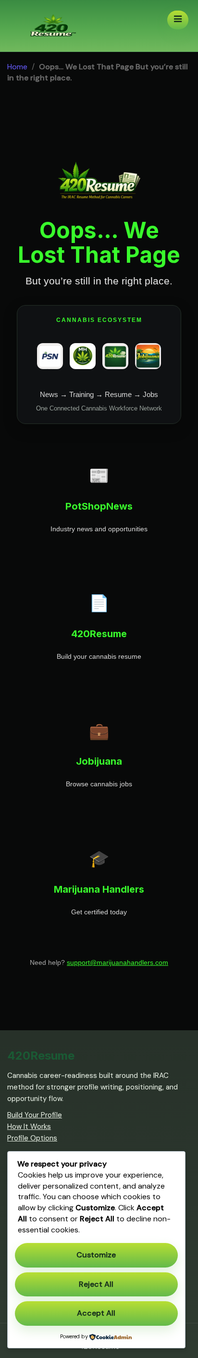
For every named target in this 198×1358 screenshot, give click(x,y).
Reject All (96, 1284)
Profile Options (32, 1138)
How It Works (29, 1126)
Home (17, 67)
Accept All (96, 1313)
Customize (96, 1255)
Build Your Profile (34, 1115)
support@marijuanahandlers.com (117, 962)
